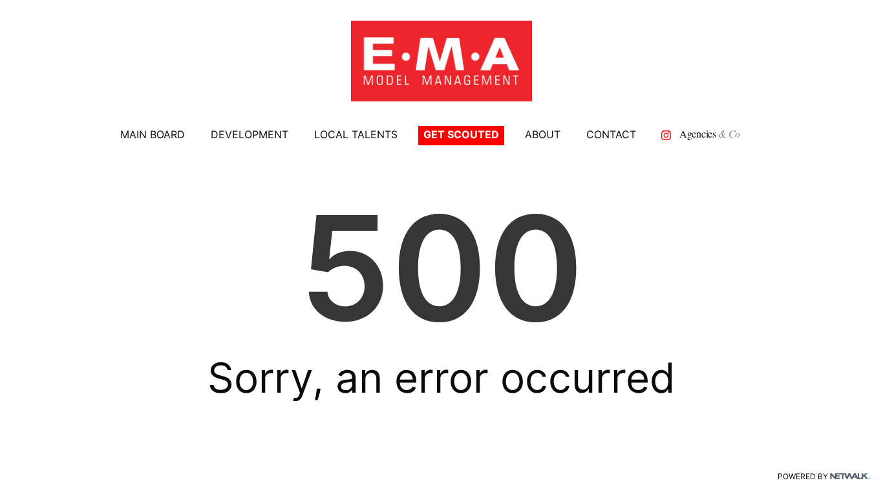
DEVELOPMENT (249, 134)
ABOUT (542, 134)
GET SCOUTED (461, 134)
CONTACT (611, 134)
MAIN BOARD (152, 134)
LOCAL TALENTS (356, 134)
